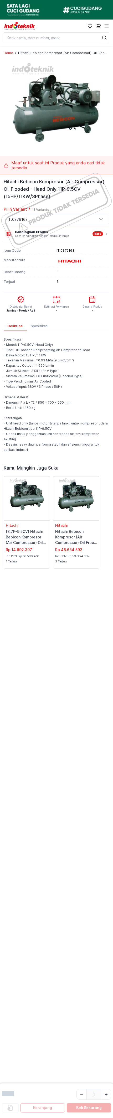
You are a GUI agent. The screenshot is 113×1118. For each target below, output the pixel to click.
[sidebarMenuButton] (106, 26)
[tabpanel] (56, 394)
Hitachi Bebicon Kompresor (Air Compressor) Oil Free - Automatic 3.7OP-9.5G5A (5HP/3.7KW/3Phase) (76, 537)
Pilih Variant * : (26, 209)
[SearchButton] (104, 37)
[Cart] (98, 26)
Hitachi (12, 525)
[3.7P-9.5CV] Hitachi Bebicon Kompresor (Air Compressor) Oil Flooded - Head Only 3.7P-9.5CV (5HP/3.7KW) (24, 537)
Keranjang (42, 1107)
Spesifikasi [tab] (39, 326)
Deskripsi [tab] (15, 326)
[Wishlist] (90, 26)
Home (8, 53)
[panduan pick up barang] (56, 10)
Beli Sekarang (89, 1107)
